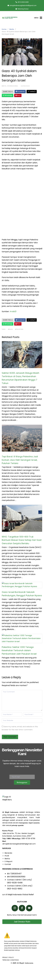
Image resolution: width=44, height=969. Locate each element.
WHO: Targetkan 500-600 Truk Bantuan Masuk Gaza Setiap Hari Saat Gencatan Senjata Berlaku (22, 540)
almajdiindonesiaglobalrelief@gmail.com (23, 5)
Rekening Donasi (23, 9)
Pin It (18, 95)
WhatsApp (8, 95)
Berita (12, 29)
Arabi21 (13, 311)
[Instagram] (15, 908)
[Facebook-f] (22, 908)
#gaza (10, 329)
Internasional (12, 86)
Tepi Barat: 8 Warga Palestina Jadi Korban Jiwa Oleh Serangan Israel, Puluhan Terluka (20, 460)
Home (4, 29)
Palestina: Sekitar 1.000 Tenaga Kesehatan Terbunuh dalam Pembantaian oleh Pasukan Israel (19, 650)
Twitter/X (32, 92)
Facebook (21, 92)
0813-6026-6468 (23, 2)
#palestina (19, 329)
